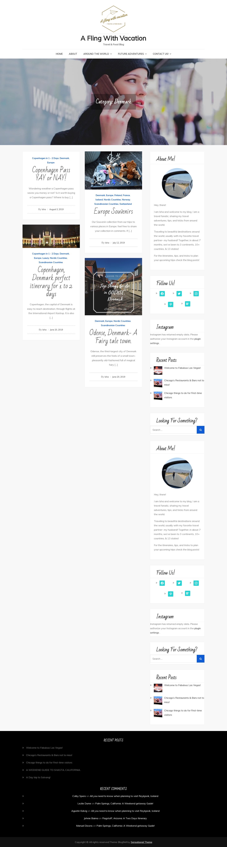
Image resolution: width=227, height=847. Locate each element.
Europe (51, 162)
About (73, 53)
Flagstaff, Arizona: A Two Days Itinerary (124, 818)
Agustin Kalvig (79, 810)
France (126, 195)
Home (59, 53)
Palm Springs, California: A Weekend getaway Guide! (124, 803)
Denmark (64, 158)
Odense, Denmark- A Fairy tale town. (113, 337)
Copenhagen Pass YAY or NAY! (51, 174)
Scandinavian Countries (106, 204)
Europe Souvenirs (113, 211)
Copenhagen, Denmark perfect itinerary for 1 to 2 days (51, 282)
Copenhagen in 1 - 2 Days (45, 158)
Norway (126, 199)
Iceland (99, 199)
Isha (44, 209)
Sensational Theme (141, 842)
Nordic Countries (112, 199)
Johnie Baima (91, 818)
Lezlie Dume (84, 803)
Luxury (45, 258)
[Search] (200, 430)
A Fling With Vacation (113, 38)
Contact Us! (160, 53)
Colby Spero (79, 796)
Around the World (96, 53)
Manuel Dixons (84, 825)
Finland (118, 195)
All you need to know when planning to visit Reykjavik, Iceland (124, 796)
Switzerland (126, 204)
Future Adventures (131, 53)
